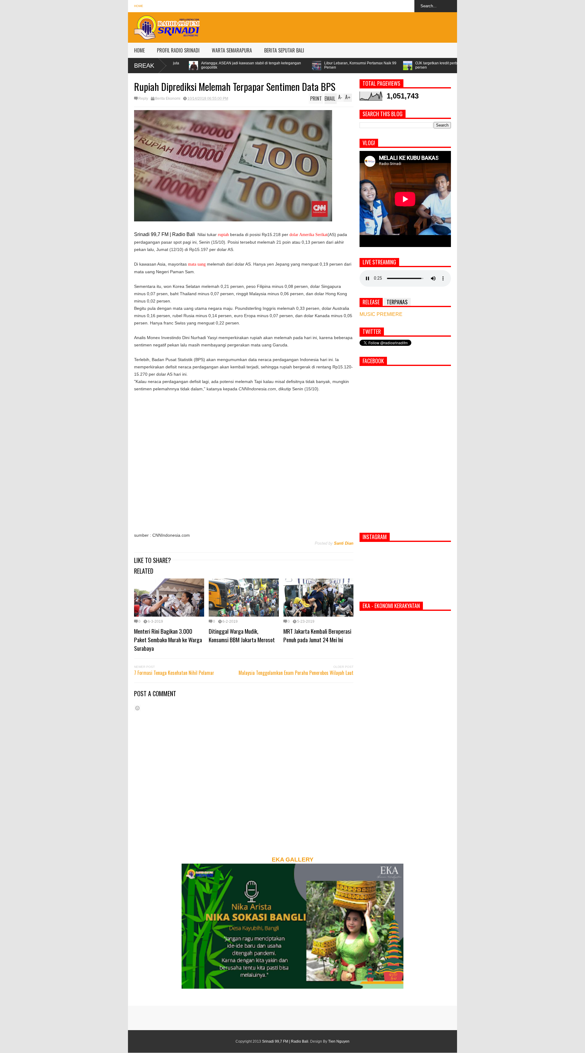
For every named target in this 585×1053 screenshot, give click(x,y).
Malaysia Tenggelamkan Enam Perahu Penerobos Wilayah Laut (296, 672)
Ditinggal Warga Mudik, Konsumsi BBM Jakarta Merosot (242, 635)
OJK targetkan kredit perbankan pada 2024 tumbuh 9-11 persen (377, 65)
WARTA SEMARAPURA (232, 50)
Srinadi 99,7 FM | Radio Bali (285, 1041)
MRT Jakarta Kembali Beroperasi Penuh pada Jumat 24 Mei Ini (317, 635)
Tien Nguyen (338, 1041)
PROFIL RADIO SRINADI (178, 50)
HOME (139, 50)
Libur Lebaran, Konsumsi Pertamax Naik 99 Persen (276, 65)
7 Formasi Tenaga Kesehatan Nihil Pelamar (174, 672)
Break (144, 65)
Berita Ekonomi (167, 98)
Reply (143, 98)
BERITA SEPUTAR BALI (284, 50)
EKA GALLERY (293, 859)
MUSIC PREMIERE (381, 314)
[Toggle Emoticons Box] (137, 708)
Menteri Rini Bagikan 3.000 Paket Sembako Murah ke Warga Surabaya (168, 639)
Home (138, 6)
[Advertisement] (346, 26)
